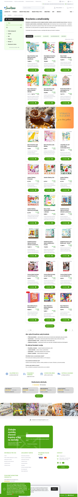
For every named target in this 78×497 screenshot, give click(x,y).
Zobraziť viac (39, 396)
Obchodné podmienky (8, 1)
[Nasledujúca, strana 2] (69, 330)
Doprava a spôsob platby (19, 1)
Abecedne (63, 36)
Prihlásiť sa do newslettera (32, 444)
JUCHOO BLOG (7, 463)
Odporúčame (29, 36)
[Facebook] (58, 462)
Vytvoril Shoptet (61, 495)
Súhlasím (54, 489)
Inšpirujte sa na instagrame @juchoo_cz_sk (40, 419)
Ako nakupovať (24, 469)
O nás (5, 455)
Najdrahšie (45, 36)
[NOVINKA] (33, 48)
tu (33, 491)
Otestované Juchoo (8, 459)
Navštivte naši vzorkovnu (9, 461)
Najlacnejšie (38, 36)
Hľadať (43, 7)
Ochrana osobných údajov (26, 467)
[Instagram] (60, 462)
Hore (30, 330)
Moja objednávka (24, 471)
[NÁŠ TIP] (33, 298)
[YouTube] (63, 462)
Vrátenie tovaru (38, 1)
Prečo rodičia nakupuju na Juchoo (10, 457)
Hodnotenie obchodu (30, 1)
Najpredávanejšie (55, 36)
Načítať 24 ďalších (49, 325)
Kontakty (23, 465)
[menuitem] (7, 12)
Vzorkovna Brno (24, 463)
